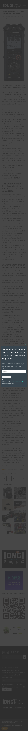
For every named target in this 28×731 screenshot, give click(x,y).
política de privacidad (17, 381)
